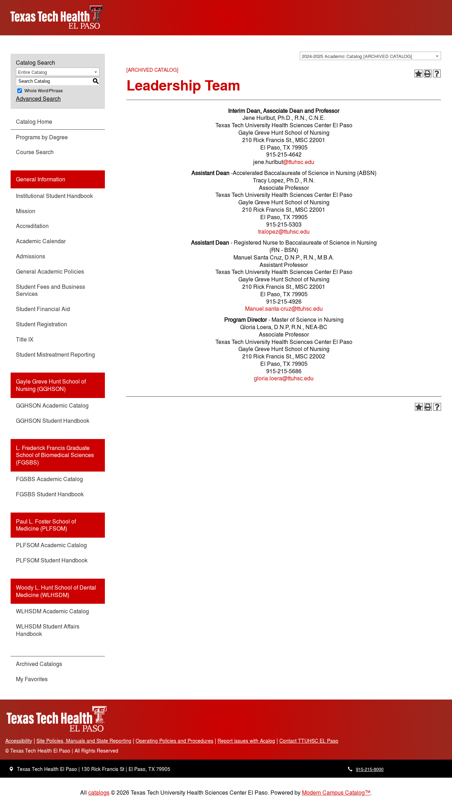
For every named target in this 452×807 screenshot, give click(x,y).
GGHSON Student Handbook (52, 420)
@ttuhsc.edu (298, 162)
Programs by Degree (42, 137)
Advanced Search (38, 98)
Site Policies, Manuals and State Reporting (83, 740)
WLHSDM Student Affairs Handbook (47, 630)
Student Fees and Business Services (50, 290)
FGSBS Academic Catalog (49, 479)
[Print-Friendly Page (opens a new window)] (428, 73)
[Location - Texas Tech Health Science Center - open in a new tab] (11, 769)
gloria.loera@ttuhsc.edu (284, 378)
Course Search (35, 152)
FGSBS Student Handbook (50, 494)
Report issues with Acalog (246, 740)
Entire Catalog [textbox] (32, 72)
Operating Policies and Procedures (174, 740)
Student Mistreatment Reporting (55, 354)
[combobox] (370, 56)
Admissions (30, 256)
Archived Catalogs (39, 664)
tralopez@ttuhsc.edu (284, 231)
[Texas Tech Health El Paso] (56, 730)
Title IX (25, 339)
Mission (25, 211)
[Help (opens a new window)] (437, 73)
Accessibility (18, 740)
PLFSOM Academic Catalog (51, 545)
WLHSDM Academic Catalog (52, 611)
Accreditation (32, 226)
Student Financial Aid (43, 309)
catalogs (98, 792)
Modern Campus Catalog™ (336, 792)
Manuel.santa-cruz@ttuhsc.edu (284, 308)
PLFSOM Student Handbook (52, 560)
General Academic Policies (50, 271)
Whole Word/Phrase (43, 90)
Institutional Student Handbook (54, 196)
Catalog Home (34, 121)
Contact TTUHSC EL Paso (308, 740)
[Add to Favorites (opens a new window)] (418, 73)
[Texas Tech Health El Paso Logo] (56, 31)
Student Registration (41, 324)
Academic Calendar (41, 241)
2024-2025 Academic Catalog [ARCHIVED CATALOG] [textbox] (357, 56)
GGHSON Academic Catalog (52, 405)
